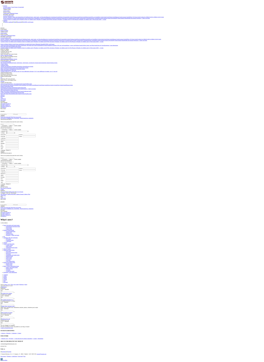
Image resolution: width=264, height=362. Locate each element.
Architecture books (27, 91)
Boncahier (11, 15)
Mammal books (38, 85)
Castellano (5, 274)
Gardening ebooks (5, 65)
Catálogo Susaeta (20, 194)
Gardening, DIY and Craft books (59, 45)
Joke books (70, 17)
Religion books (50, 18)
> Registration (40, 338)
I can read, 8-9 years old (20, 71)
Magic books (100, 17)
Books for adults (25, 44)
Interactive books (50, 17)
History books (40, 18)
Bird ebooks (17, 66)
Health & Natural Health (45, 45)
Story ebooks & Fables (5, 62)
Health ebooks (4, 70)
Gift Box (84, 45)
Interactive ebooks (34, 62)
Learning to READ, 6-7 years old (8, 71)
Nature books (112, 17)
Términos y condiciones (12, 356)
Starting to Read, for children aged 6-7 (28, 19)
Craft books (112, 18)
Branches (3, 96)
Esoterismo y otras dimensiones (111, 45)
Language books (125, 17)
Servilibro (5, 360)
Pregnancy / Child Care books (143, 18)
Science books (34, 18)
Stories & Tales (24, 17)
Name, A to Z (7, 284)
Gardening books (106, 18)
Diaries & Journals (64, 17)
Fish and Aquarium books (11, 85)
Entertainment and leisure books (7, 87)
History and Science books (6, 91)
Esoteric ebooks (24, 67)
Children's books (11, 44)
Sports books (61, 18)
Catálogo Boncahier (11, 194)
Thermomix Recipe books (25, 18)
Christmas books (76, 17)
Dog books (3, 85)
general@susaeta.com (41, 354)
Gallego (5, 278)
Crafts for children (153, 17)
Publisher (5, 20)
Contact (2, 189)
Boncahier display (17, 46)
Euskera (5, 277)
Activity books (160, 17)
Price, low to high (15, 284)
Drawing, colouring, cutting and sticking (12, 17)
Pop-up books (95, 17)
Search (2, 151)
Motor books (100, 18)
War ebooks (22, 69)
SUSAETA (4, 125)
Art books (45, 18)
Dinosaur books (118, 17)
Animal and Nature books (6, 45)
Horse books (50, 85)
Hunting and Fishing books (18, 45)
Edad (26, 284)
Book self (3, 46)
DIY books (117, 18)
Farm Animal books (61, 85)
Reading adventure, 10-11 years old (33, 71)
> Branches (8, 333)
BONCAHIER (18, 125)
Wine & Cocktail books (14, 18)
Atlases (2, 59)
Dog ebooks (12, 66)
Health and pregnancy (132, 18)
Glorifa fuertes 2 (6, 13)
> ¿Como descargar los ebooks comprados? (22, 338)
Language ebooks (7, 59)
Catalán (5, 276)
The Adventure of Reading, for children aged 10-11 (61, 19)
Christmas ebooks (53, 62)
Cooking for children (144, 17)
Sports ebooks (4, 67)
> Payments (10, 338)
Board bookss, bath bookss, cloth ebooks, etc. (20, 62)
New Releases (4, 194)
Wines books (10, 92)
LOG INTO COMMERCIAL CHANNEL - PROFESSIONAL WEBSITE (17, 118)
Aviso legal (20, 356)
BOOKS (5, 5)
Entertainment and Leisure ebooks (14, 67)
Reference (21, 284)
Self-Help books (19, 88)
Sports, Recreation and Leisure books (32, 45)
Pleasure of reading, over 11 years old (49, 71)
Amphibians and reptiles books (28, 85)
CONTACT (3, 98)
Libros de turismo (68, 18)
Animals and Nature (5, 66)
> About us (3, 333)
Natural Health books (5, 88)
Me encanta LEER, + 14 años (99, 19)
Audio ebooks (41, 62)
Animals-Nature (123, 18)
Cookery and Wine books (91, 45)
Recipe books (6, 18)
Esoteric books (85, 18)
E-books (5, 15)
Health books (13, 88)
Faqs (2, 97)
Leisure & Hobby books (77, 18)
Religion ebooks (16, 69)
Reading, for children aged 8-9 (43, 19)
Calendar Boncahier (9, 46)
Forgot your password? (6, 117)
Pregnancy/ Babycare (11, 70)
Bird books (19, 85)
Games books (23, 87)
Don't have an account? (16, 117)
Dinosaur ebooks (29, 66)
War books (56, 18)
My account (3, 100)
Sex (51, 45)
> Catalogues (14, 333)
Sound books (57, 17)
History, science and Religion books (74, 45)
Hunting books (4, 86)
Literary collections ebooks (6, 55)
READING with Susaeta (49, 44)
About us (3, 95)
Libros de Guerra (100, 45)
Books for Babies (7, 8)
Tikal (8, 15)
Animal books (106, 17)
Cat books (55, 85)
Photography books (93, 18)
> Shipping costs (4, 338)
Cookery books (4, 92)
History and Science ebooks (7, 69)
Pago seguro (3, 356)
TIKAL (11, 125)
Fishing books (10, 86)
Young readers (6, 10)
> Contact (19, 333)
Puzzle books (82, 17)
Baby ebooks (14, 59)
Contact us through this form (7, 328)
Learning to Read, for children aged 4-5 (11, 19)
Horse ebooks (23, 66)
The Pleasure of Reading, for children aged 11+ (83, 19)
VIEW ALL (3, 195)
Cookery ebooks (4, 64)
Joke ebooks (47, 62)
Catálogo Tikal (27, 194)
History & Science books (134, 17)
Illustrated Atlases (14, 13)
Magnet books (88, 17)
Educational (43, 17)
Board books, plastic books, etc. (34, 17)
